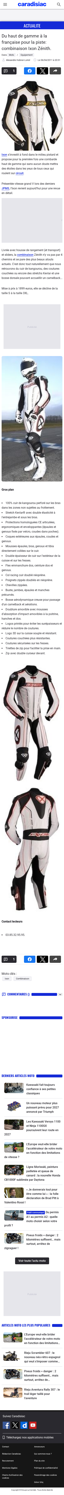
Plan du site (39, 1461)
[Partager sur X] (43, 69)
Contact (5, 1447)
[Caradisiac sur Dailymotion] (24, 1426)
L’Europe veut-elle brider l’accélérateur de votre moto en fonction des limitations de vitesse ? (42, 1339)
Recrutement (8, 1461)
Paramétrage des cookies (45, 1475)
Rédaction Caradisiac (11, 1454)
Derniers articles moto (18, 1075)
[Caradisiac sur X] (16, 1426)
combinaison (25, 254)
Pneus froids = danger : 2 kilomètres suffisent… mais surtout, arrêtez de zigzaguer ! (41, 1376)
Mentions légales (9, 1468)
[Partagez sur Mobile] (56, 69)
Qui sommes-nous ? (43, 1454)
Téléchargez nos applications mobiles (30, 1437)
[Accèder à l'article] (14, 1088)
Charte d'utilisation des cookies (12, 1476)
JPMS (5, 188)
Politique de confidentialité (46, 1468)
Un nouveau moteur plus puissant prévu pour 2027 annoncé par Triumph (42, 1107)
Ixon (4, 154)
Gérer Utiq (38, 1482)
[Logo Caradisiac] (32, 7)
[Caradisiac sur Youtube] (32, 1426)
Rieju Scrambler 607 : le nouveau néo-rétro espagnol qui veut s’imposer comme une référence (42, 1357)
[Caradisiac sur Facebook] (7, 1426)
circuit (19, 173)
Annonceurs (39, 1447)
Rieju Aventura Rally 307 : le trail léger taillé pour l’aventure (42, 1394)
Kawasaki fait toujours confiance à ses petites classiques (41, 1089)
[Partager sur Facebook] (30, 69)
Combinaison (22, 978)
